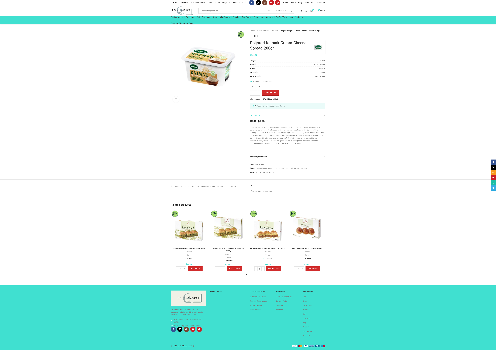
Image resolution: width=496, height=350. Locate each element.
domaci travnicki (281, 168)
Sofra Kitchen (255, 310)
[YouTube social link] (271, 2)
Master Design (256, 305)
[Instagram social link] (264, 2)
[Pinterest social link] (277, 2)
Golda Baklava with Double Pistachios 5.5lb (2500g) (228, 249)
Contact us (307, 331)
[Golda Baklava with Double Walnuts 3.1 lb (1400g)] (267, 228)
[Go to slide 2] (249, 274)
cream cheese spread (264, 168)
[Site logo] (182, 10)
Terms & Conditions (284, 297)
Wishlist (306, 310)
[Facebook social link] (251, 2)
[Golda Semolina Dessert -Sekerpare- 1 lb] (307, 228)
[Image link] (189, 298)
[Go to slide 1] (246, 274)
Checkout (307, 318)
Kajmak (275, 31)
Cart (304, 314)
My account (307, 305)
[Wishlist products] (306, 10)
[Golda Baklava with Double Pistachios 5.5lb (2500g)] (228, 228)
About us (306, 335)
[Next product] (257, 36)
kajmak (297, 168)
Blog (304, 322)
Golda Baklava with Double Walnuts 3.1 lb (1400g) (268, 248)
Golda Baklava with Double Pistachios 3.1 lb (189, 248)
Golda (189, 255)
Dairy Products (263, 31)
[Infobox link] (201, 2)
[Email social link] (263, 172)
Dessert (307, 252)
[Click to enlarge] (176, 99)
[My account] (300, 10)
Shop (305, 301)
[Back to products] (254, 36)
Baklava (189, 252)
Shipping (279, 305)
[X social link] (258, 2)
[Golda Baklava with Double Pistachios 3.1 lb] (189, 228)
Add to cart (270, 93)
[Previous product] (251, 36)
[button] (195, 268)
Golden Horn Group (258, 297)
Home (252, 31)
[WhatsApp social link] (270, 172)
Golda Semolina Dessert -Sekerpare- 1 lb (307, 248)
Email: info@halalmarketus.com (187, 325)
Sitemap (279, 310)
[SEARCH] (291, 11)
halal (291, 168)
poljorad (304, 168)
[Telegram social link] (273, 172)
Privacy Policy (282, 301)
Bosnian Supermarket (258, 301)
